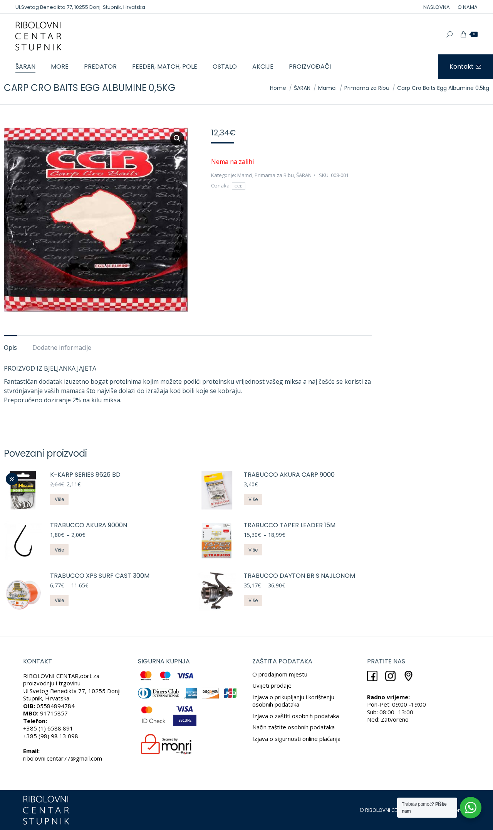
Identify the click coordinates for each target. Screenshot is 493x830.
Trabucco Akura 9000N (88, 525)
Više (59, 499)
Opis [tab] (10, 347)
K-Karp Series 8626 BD (85, 475)
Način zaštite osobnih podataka (293, 727)
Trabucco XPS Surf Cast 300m (99, 576)
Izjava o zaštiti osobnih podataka (295, 716)
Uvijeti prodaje (272, 685)
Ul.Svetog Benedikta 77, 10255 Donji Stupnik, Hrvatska (80, 7)
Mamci (244, 175)
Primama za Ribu (274, 175)
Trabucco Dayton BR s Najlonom (299, 576)
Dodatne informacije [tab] (61, 347)
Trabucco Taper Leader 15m (289, 525)
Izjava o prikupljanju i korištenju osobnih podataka (293, 701)
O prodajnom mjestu (279, 674)
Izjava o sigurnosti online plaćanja (296, 738)
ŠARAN (304, 175)
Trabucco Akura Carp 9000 (289, 475)
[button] (177, 138)
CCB (239, 186)
